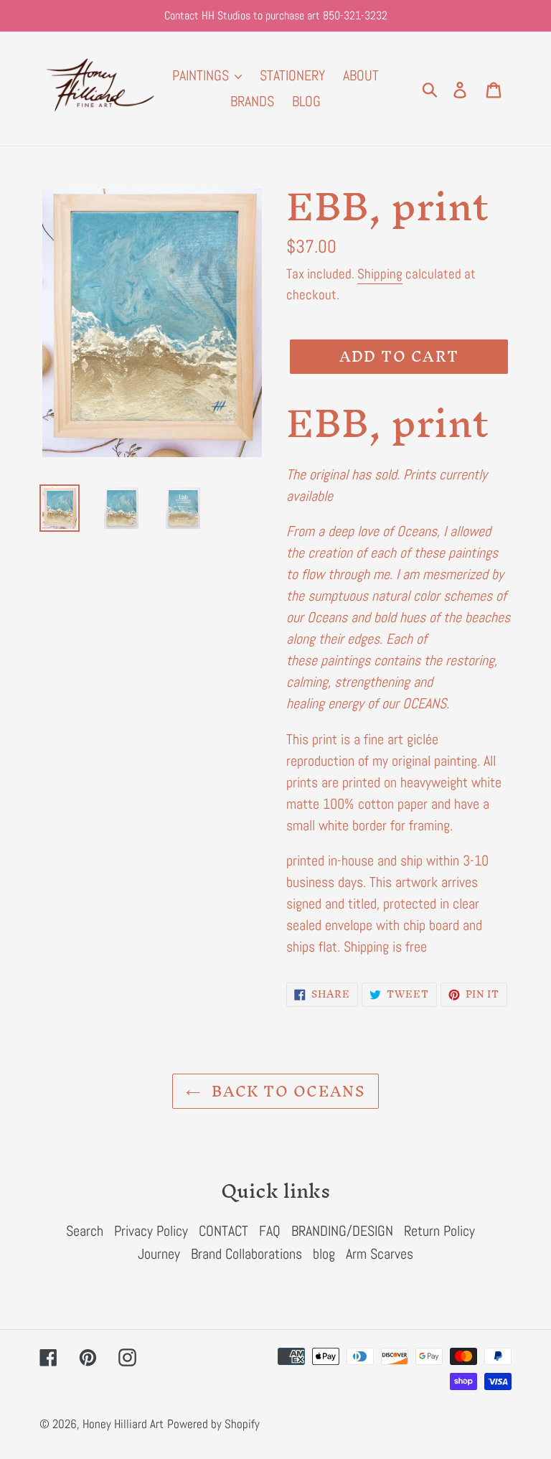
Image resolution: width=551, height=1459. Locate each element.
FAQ (270, 1230)
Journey (159, 1253)
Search (84, 1230)
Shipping (379, 274)
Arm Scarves (379, 1253)
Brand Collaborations (246, 1253)
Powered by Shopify (213, 1424)
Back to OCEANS (286, 1091)
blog (324, 1253)
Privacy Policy (151, 1230)
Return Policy (439, 1230)
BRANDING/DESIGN (342, 1230)
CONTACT (223, 1230)
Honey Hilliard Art (123, 1424)
